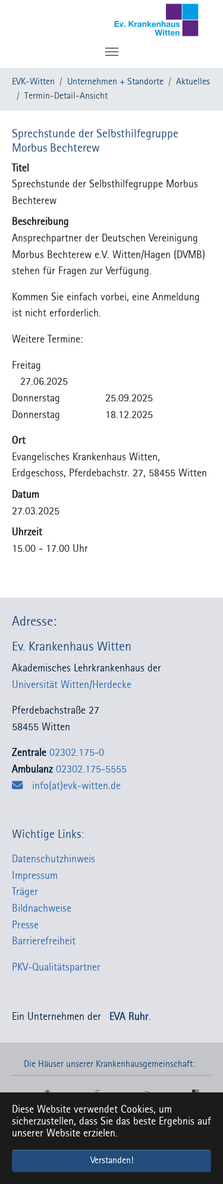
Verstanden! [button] (111, 1161)
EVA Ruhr (129, 1017)
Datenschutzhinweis (53, 860)
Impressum (35, 876)
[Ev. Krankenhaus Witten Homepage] (138, 21)
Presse (25, 926)
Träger (25, 892)
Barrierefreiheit (44, 942)
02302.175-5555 (91, 770)
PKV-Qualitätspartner (56, 968)
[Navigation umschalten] (111, 52)
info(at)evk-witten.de (76, 786)
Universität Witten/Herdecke (76, 685)
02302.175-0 (76, 753)
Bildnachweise (41, 909)
